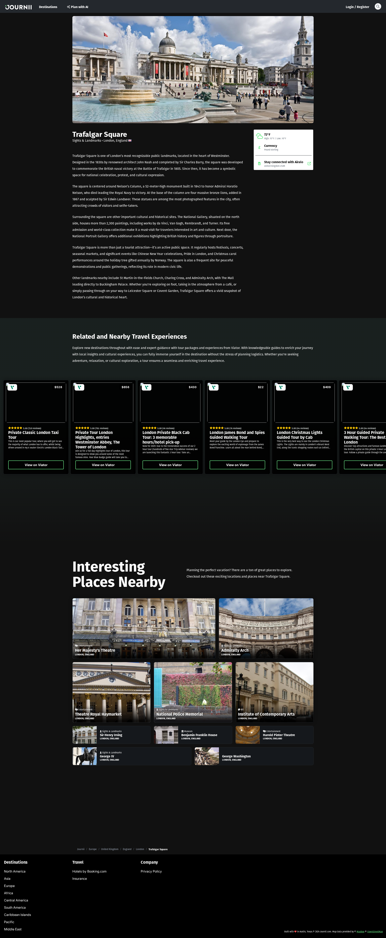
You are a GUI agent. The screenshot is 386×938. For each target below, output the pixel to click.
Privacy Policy (151, 871)
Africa (8, 893)
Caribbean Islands (17, 914)
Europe (93, 849)
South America (15, 907)
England (127, 849)
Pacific (9, 922)
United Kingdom (109, 849)
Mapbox (360, 931)
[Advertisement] (283, 205)
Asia (7, 878)
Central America (16, 900)
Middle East (13, 929)
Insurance (79, 878)
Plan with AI (79, 6)
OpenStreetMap (375, 931)
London (140, 849)
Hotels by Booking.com (89, 871)
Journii (80, 849)
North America (15, 871)
